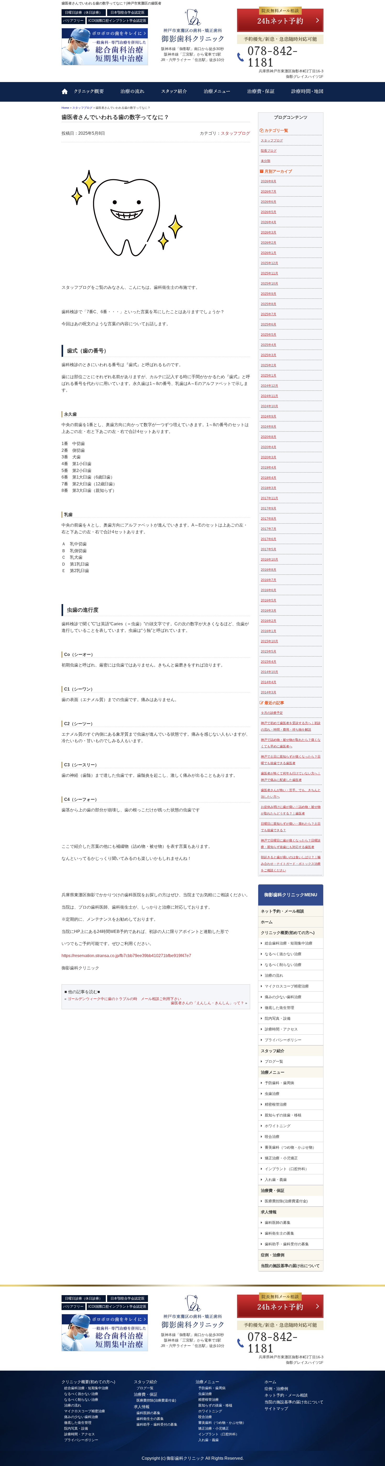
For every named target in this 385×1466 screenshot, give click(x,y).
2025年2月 (268, 365)
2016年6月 (268, 590)
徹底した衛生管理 (279, 1008)
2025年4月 (268, 345)
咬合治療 (272, 1136)
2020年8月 (268, 437)
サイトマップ (276, 1408)
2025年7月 (268, 314)
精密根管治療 (276, 1104)
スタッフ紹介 (171, 95)
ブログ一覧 (274, 1061)
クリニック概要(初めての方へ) (94, 95)
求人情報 (269, 1212)
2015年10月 (269, 641)
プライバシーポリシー (283, 1040)
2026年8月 (268, 181)
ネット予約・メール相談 (282, 911)
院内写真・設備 (277, 1018)
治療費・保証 (258, 95)
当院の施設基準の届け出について (290, 1265)
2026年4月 (268, 222)
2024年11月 (269, 396)
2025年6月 (268, 324)
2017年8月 (268, 518)
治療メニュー (214, 95)
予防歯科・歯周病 (279, 1083)
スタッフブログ (235, 133)
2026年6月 (268, 202)
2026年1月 (268, 253)
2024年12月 (269, 386)
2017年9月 (268, 508)
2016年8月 (268, 570)
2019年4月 (268, 467)
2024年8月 (268, 426)
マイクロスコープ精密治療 (287, 986)
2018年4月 (268, 478)
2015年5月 (268, 651)
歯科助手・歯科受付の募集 (287, 1244)
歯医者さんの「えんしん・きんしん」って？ (207, 1003)
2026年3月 (268, 232)
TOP (67, 95)
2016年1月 (268, 631)
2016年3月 (268, 610)
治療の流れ (134, 95)
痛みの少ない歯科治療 (283, 997)
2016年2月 (268, 621)
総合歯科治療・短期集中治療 (288, 943)
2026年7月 (268, 191)
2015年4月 (268, 662)
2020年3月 (268, 457)
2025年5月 (268, 334)
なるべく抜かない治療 (283, 954)
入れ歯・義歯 (276, 1179)
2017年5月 (268, 549)
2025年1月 (268, 375)
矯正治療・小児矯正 (281, 1158)
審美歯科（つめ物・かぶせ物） (290, 1147)
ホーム (267, 922)
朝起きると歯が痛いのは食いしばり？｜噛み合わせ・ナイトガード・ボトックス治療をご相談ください (291, 863)
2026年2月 (268, 243)
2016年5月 (268, 600)
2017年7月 (268, 529)
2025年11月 (269, 273)
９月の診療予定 (272, 713)
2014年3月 (268, 692)
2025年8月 (268, 304)
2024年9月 (268, 416)
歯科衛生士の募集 (279, 1233)
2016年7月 (268, 580)
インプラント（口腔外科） (287, 1169)
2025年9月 (268, 294)
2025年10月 (269, 283)
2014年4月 (268, 682)
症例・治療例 (272, 1255)
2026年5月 (268, 212)
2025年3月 (268, 355)
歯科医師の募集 (277, 1222)
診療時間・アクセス (301, 95)
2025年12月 (269, 263)
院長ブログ (269, 151)
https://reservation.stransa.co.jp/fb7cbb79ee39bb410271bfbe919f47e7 (126, 955)
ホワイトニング (277, 1126)
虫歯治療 (272, 1094)
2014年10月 (269, 672)
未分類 (265, 161)
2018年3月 (268, 488)
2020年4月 (268, 447)
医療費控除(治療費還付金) (286, 1201)
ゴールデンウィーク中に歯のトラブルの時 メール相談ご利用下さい (124, 999)
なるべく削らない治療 (283, 965)
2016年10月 (269, 559)
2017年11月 (269, 498)
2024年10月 (269, 406)
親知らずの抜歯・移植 (283, 1115)
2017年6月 (268, 539)
